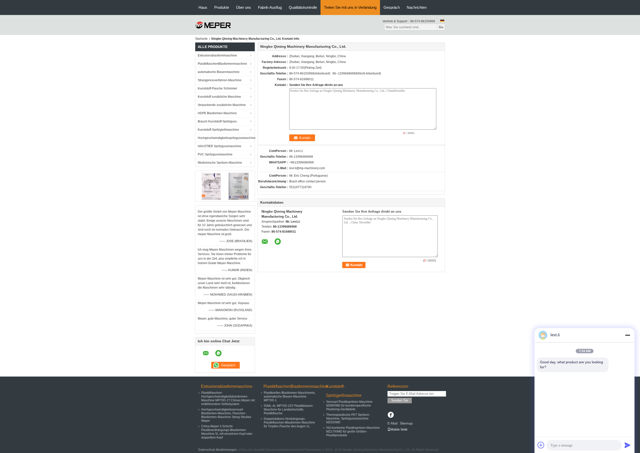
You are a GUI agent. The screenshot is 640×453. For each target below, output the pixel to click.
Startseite (201, 38)
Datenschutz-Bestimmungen (217, 450)
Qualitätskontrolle (303, 7)
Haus (202, 7)
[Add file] (541, 445)
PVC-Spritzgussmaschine (215, 154)
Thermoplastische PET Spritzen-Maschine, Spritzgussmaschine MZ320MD (348, 418)
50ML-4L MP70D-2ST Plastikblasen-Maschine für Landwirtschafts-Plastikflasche (289, 409)
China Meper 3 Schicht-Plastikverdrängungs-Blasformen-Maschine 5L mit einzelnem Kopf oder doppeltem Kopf (226, 432)
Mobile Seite (399, 429)
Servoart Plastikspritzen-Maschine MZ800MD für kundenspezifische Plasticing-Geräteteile (349, 405)
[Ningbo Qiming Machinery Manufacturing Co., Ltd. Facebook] (391, 415)
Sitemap (406, 423)
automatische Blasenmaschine (219, 72)
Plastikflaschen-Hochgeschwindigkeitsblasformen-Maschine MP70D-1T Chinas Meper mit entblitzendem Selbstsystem (228, 398)
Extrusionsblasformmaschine (217, 55)
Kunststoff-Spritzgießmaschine (218, 129)
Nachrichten (416, 7)
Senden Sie (399, 400)
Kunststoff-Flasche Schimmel (217, 88)
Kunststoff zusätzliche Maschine (219, 96)
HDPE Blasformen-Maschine (217, 113)
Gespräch (392, 7)
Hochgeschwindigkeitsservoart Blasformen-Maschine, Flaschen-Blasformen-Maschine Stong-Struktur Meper (226, 415)
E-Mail (393, 423)
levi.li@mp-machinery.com (307, 168)
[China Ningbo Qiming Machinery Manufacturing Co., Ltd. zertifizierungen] (211, 186)
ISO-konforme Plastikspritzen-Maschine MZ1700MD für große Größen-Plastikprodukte (353, 431)
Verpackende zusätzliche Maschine (222, 105)
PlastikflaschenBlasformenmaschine (222, 63)
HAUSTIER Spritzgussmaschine (219, 146)
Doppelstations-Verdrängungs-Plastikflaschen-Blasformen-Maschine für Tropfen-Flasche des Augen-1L (289, 422)
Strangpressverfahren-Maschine (220, 80)
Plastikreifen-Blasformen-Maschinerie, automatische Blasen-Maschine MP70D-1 (290, 396)
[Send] (628, 445)
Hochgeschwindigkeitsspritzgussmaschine (226, 138)
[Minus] (627, 335)
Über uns (243, 7)
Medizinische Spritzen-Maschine (220, 162)
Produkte (221, 7)
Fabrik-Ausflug (270, 7)
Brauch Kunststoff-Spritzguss (217, 121)
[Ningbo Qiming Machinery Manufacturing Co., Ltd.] (213, 24)
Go (441, 27)
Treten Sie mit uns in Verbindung (350, 7)
